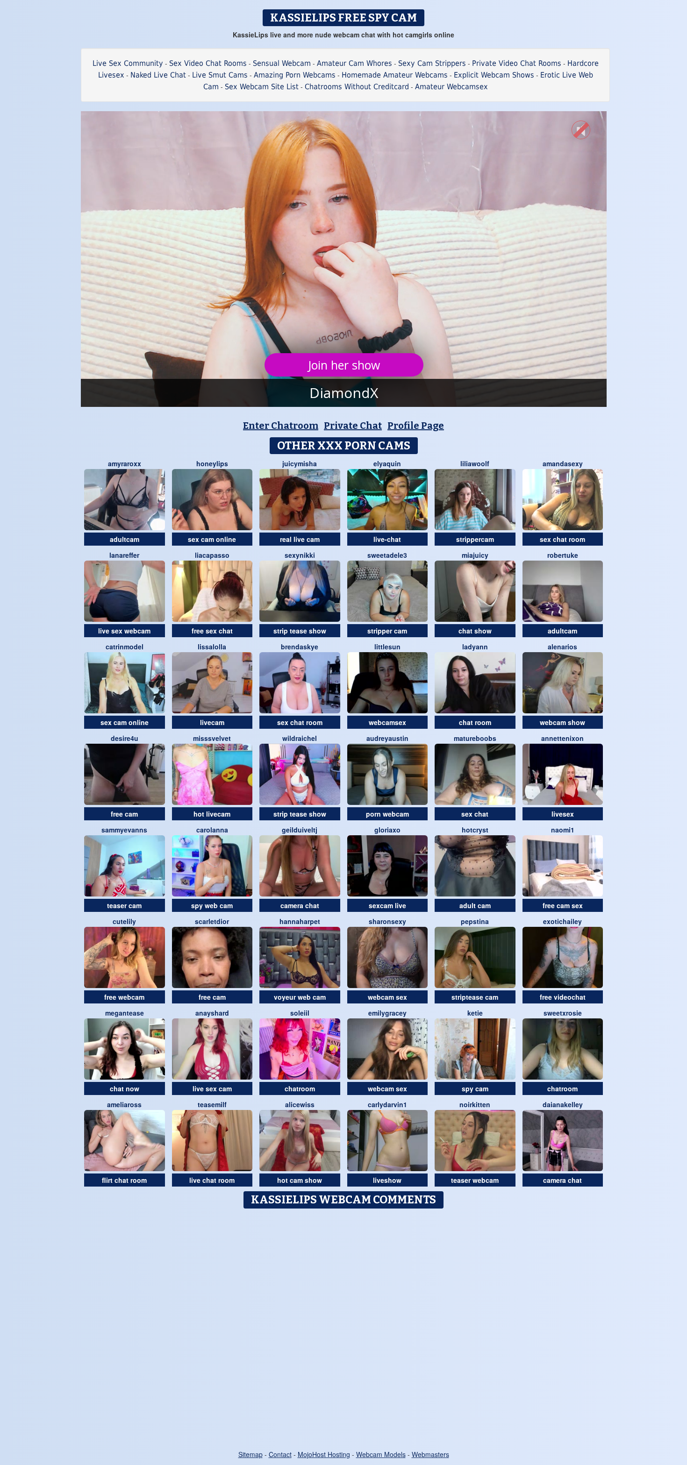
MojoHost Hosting (324, 1454)
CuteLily (124, 921)
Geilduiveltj (299, 829)
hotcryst (475, 829)
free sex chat (212, 630)
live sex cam (212, 1088)
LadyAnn (475, 646)
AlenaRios (562, 646)
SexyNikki (300, 555)
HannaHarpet (299, 921)
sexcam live (387, 905)
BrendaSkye (299, 646)
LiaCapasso (212, 555)
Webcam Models (381, 1454)
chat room (475, 722)
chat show (475, 630)
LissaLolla (212, 646)
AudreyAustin (387, 738)
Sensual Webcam (282, 63)
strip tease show (299, 630)
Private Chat (353, 425)
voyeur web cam (300, 997)
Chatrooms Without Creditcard (357, 86)
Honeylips (212, 463)
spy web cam (212, 905)
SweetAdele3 (387, 555)
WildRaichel (299, 738)
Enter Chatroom (280, 425)
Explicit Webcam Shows (494, 75)
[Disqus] (344, 1330)
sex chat (474, 813)
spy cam (475, 1088)
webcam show (562, 722)
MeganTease (124, 1012)
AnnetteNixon (562, 738)
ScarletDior (212, 921)
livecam (212, 722)
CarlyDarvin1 (387, 1104)
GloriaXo (387, 829)
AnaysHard (212, 1012)
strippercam (475, 539)
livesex (562, 813)
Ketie (475, 1012)
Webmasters (430, 1454)
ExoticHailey (562, 921)
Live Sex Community (128, 63)
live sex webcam (124, 630)
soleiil (299, 1012)
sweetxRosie (563, 1012)
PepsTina (475, 921)
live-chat (387, 539)
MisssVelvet (212, 738)
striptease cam (474, 997)
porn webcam (387, 813)
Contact (280, 1454)
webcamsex (387, 722)
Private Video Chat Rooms (516, 63)
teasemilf (212, 1104)
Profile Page (415, 425)
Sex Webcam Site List (262, 86)
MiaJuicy (475, 555)
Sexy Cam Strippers (432, 63)
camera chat (299, 905)
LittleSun (387, 646)
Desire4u (124, 738)
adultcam (124, 539)
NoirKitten (474, 1104)
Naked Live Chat (158, 75)
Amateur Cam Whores (354, 63)
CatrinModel (124, 646)
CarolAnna (212, 829)
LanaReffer (124, 555)
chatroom (300, 1088)
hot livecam (211, 813)
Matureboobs (475, 738)
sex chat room (562, 539)
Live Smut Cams (220, 75)
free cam (124, 813)
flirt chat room (124, 1180)
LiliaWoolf (474, 463)
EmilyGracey (387, 1012)
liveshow (387, 1180)
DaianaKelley (563, 1104)
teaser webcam (475, 1180)
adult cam (475, 905)
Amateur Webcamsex (451, 86)
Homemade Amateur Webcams (395, 75)
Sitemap (250, 1454)
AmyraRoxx (124, 463)
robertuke (562, 555)
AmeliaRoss (124, 1104)
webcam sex (387, 997)
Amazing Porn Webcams (295, 75)
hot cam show (299, 1180)
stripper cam (387, 630)
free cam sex (563, 905)
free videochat (563, 997)
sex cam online (212, 539)
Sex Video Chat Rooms (208, 63)
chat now (124, 1088)
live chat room (212, 1180)
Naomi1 (562, 829)
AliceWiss (300, 1104)
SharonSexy (387, 921)
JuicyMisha (299, 463)
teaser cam (124, 905)
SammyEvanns (124, 829)
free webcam (124, 997)
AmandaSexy (563, 463)
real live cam (300, 539)
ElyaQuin (387, 463)
